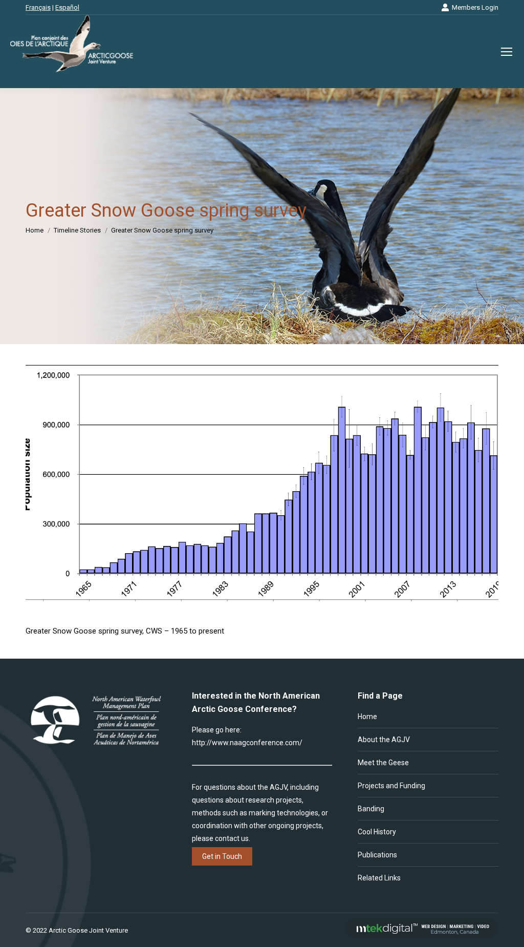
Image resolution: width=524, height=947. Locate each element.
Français (38, 7)
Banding (371, 809)
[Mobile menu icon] (506, 52)
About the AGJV (384, 739)
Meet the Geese (383, 763)
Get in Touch (222, 856)
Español (67, 7)
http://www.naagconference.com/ (247, 743)
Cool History (377, 832)
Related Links (379, 878)
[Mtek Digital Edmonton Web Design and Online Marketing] (421, 936)
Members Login (475, 7)
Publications (377, 855)
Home (367, 716)
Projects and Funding (391, 786)
